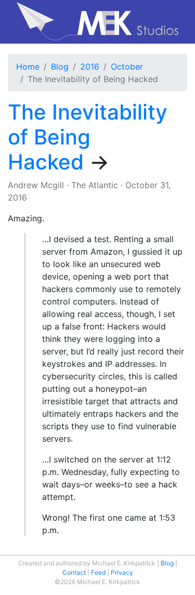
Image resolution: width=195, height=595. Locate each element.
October (127, 66)
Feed (98, 572)
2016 (89, 66)
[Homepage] (97, 22)
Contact (74, 572)
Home (28, 66)
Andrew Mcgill (36, 185)
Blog (60, 66)
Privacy (122, 572)
